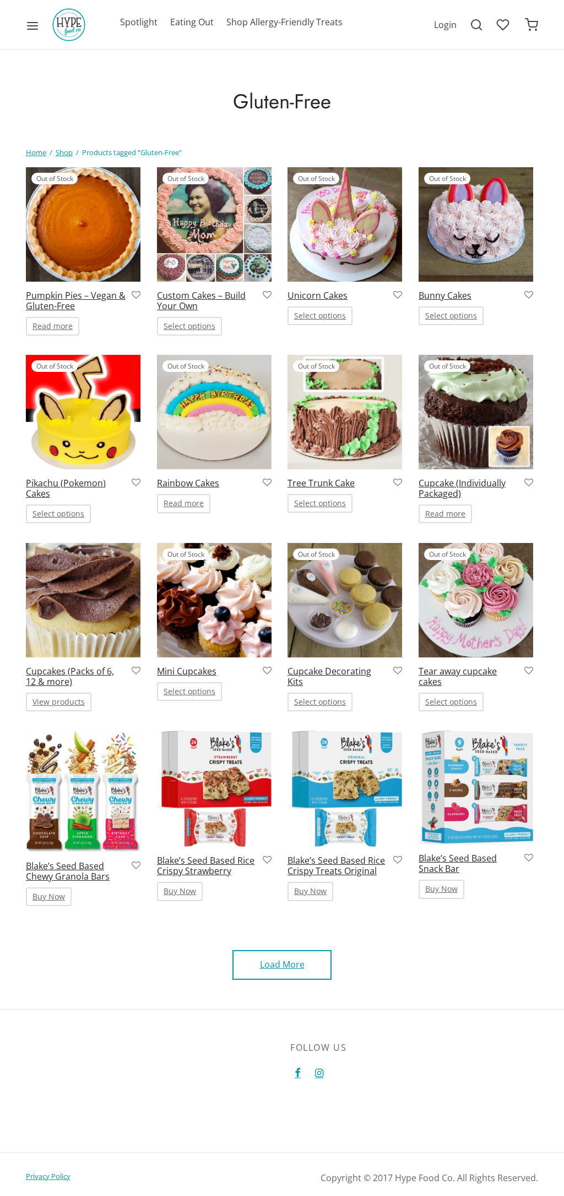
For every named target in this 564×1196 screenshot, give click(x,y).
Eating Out (192, 22)
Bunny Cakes (445, 295)
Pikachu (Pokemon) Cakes (66, 488)
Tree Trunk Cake (321, 483)
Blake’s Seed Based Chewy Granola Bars (68, 871)
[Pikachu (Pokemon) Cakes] (83, 412)
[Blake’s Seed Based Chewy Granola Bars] (83, 791)
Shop (64, 152)
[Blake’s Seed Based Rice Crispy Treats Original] (345, 789)
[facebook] (297, 1073)
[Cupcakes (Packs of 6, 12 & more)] (83, 600)
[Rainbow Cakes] (214, 412)
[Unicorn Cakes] (345, 224)
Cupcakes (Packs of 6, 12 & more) (70, 676)
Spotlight (139, 22)
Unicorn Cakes (318, 295)
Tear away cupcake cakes (458, 676)
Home (36, 152)
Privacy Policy (48, 1176)
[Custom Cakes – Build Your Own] (214, 224)
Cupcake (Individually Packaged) (462, 488)
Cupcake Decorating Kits (329, 676)
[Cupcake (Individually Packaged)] (476, 412)
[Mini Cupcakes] (214, 600)
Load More (282, 964)
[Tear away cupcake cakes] (476, 600)
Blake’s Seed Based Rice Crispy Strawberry (205, 865)
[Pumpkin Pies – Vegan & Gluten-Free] (83, 224)
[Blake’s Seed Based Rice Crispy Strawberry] (214, 789)
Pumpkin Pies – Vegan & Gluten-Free (76, 300)
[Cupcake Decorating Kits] (345, 600)
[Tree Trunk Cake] (345, 412)
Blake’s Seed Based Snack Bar (458, 863)
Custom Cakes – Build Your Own (201, 300)
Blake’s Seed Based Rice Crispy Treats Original (336, 865)
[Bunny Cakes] (476, 224)
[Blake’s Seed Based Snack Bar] (476, 787)
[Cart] (531, 24)
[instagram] (319, 1073)
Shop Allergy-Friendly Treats (284, 22)
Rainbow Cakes (188, 483)
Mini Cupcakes (186, 671)
